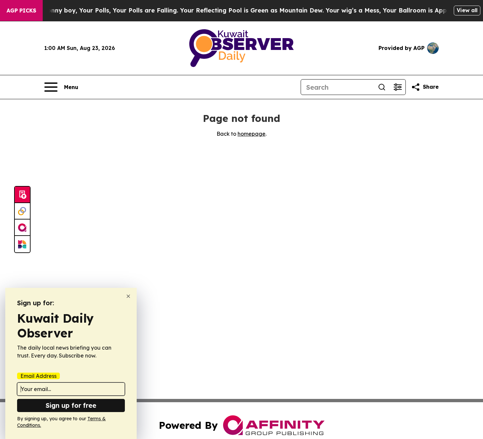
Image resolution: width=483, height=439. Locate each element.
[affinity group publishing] (22, 228)
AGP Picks (21, 10)
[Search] (382, 87)
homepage (251, 133)
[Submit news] (22, 195)
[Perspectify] (22, 211)
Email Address (38, 376)
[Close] (128, 296)
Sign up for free (71, 405)
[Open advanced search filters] (397, 87)
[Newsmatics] (22, 244)
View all (467, 10)
